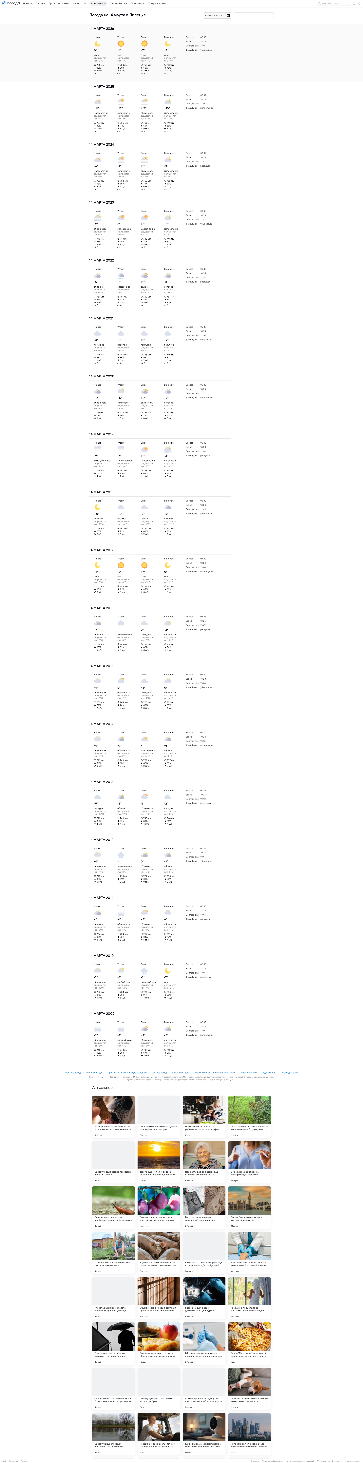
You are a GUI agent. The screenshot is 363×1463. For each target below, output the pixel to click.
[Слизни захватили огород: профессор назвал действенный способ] (113, 1207)
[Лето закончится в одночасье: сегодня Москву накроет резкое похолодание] (249, 1434)
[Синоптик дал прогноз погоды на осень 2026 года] (113, 1162)
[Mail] (4, 3)
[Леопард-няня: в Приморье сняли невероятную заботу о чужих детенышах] (249, 1117)
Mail (4, 1461)
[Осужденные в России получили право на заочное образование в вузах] (159, 1298)
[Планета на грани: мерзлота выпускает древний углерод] (113, 1298)
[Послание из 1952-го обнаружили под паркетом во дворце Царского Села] (159, 1117)
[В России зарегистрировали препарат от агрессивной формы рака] (204, 1343)
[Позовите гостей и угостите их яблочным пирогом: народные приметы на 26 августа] (159, 1343)
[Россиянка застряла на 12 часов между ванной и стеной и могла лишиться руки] (249, 1253)
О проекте (255, 1461)
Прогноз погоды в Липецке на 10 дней (215, 1072)
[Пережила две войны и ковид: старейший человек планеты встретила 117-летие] (204, 1162)
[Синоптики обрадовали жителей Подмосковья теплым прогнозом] (113, 1389)
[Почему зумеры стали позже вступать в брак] (159, 1389)
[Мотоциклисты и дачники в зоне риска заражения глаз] (113, 1253)
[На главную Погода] (13, 3)
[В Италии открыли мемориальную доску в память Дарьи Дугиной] (204, 1253)
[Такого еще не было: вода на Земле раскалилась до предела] (159, 1162)
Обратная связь (323, 1461)
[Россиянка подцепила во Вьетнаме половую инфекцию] (249, 1298)
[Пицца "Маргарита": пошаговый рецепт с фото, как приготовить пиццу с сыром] (249, 1343)
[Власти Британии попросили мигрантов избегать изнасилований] (249, 1207)
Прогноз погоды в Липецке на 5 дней (127, 1072)
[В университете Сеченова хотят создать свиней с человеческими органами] (159, 1253)
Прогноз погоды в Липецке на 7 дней (170, 1072)
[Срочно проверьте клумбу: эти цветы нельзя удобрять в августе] (204, 1389)
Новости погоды (248, 1072)
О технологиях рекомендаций (302, 1461)
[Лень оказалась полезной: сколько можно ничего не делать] (249, 1389)
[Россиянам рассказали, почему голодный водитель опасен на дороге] (159, 1434)
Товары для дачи (289, 1072)
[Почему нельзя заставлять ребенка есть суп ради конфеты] (204, 1117)
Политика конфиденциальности (275, 1461)
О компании (13, 1461)
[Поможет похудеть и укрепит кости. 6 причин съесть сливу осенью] (159, 1207)
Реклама (24, 1461)
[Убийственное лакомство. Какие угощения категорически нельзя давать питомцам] (113, 1117)
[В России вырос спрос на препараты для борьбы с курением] (249, 1162)
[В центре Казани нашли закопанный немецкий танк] (204, 1207)
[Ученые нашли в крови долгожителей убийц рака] (204, 1298)
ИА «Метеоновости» (352, 1461)
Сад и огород (268, 1072)
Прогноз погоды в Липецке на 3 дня (84, 1072)
